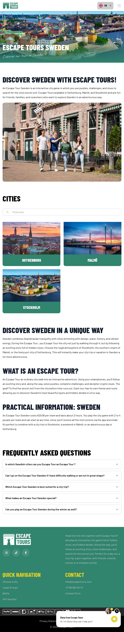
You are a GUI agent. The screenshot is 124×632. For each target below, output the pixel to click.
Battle (6, 593)
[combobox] (105, 6)
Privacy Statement (50, 620)
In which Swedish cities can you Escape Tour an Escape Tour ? (40, 464)
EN (105, 5)
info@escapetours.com (78, 581)
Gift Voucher (10, 599)
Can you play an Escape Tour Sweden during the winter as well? (41, 509)
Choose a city (10, 581)
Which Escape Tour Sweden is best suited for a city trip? (37, 486)
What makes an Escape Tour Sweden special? (31, 498)
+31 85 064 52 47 (74, 587)
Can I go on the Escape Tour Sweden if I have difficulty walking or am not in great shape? (54, 475)
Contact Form (73, 593)
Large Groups (10, 587)
